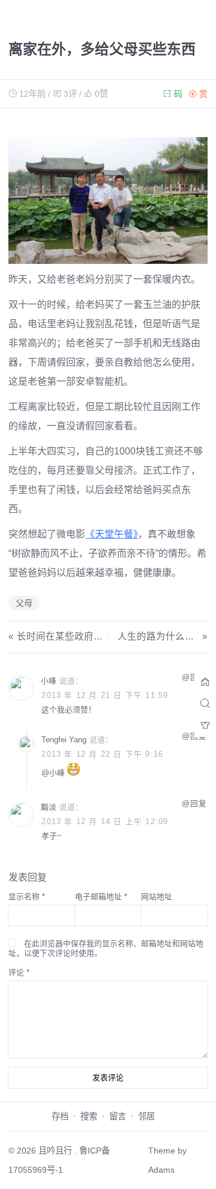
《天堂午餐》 (111, 534)
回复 (198, 803)
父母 (24, 603)
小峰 (48, 680)
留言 (117, 1116)
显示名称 (26, 896)
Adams (161, 1170)
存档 (60, 1116)
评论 (18, 972)
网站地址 (156, 896)
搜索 (88, 1116)
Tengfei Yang (63, 739)
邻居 (146, 1116)
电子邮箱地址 (101, 896)
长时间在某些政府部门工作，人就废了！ (103, 636)
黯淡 (48, 807)
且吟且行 (55, 1150)
